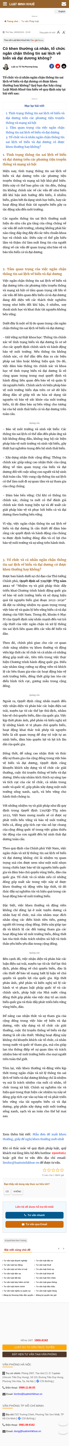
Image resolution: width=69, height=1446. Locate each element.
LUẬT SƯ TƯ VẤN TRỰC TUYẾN (35, 1347)
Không (17, 1191)
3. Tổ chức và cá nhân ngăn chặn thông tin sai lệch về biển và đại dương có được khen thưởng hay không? (35, 142)
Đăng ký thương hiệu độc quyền (18, 1295)
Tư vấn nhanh (35, 1215)
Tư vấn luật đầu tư (44, 1261)
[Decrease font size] (58, 33)
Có (7, 1191)
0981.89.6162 (27, 1424)
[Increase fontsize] (63, 33)
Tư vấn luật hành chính (14, 1286)
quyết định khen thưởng (16, 1240)
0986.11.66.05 (27, 1387)
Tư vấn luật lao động (13, 1265)
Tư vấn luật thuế (43, 1265)
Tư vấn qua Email (35, 1224)
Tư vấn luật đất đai (12, 1278)
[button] (63, 66)
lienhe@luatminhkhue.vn (21, 1162)
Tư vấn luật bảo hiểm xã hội (16, 1282)
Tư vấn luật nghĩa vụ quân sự (17, 1291)
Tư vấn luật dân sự (12, 1273)
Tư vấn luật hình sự (45, 1269)
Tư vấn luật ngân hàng (46, 1291)
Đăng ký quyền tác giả (46, 1295)
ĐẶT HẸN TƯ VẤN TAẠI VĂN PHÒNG (34, 1354)
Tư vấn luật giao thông (46, 1282)
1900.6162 (41, 1340)
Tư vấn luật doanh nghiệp (15, 1261)
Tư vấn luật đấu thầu (45, 1286)
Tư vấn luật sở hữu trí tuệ (15, 1269)
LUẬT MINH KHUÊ (26, 4)
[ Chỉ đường (44, 1381)
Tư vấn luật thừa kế (45, 1273)
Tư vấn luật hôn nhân (46, 1278)
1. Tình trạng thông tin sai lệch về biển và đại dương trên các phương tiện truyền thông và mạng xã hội (35, 118)
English (61, 11)
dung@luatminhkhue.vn (27, 1431)
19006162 (59, 1153)
